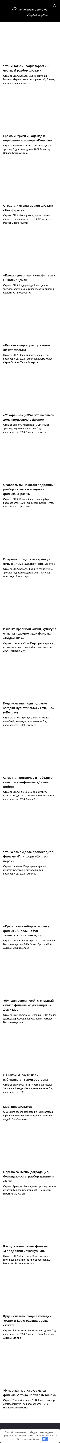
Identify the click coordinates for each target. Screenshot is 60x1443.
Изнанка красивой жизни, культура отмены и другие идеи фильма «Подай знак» (29, 633)
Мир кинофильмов (17, 1106)
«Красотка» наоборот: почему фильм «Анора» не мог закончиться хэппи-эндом (26, 931)
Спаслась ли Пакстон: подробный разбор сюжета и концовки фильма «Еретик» (29, 489)
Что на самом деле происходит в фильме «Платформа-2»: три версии (28, 856)
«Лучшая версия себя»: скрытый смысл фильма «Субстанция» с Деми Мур (28, 1005)
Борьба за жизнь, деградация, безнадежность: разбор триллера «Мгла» (28, 1176)
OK (44, 1439)
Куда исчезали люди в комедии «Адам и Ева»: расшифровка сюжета (27, 1320)
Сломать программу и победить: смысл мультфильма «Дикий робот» (28, 782)
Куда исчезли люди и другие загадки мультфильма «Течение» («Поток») (28, 708)
